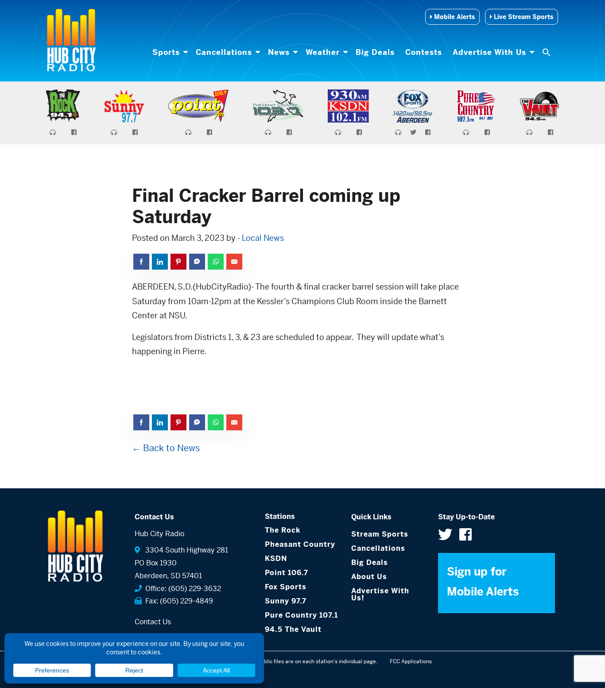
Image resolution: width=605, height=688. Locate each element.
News (279, 52)
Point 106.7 (286, 572)
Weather (323, 52)
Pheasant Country (300, 544)
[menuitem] (168, 52)
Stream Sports (379, 534)
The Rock (282, 530)
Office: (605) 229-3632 (181, 588)
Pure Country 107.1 (301, 615)
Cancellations (224, 52)
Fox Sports (285, 586)
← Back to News (166, 448)
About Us (369, 576)
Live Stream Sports (522, 17)
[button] (547, 52)
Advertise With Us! (380, 594)
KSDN (276, 558)
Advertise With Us (489, 52)
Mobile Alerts (453, 17)
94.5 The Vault (293, 629)
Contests (423, 52)
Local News (263, 238)
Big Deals (375, 52)
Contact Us (153, 621)
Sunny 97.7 (285, 601)
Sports (166, 52)
